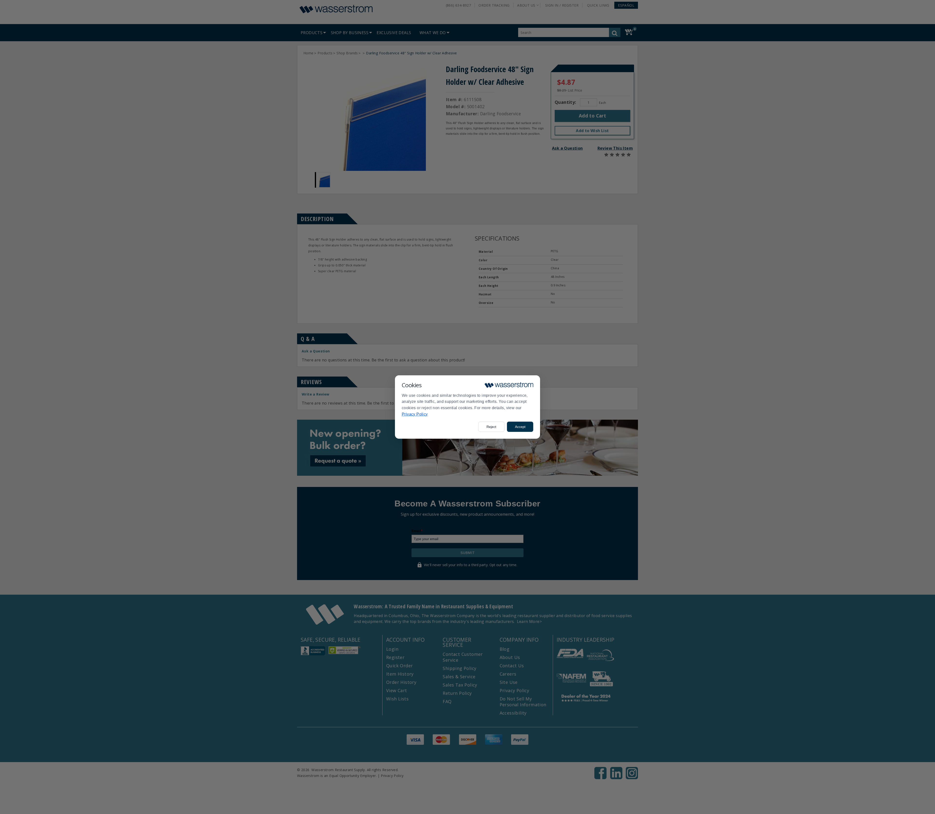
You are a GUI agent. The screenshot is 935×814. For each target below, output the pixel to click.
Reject (491, 427)
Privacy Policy (415, 414)
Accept (520, 427)
